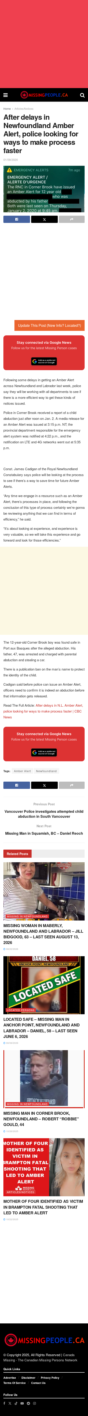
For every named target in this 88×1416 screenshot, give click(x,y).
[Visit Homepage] (44, 94)
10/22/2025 (11, 1219)
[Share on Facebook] (16, 219)
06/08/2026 (11, 1042)
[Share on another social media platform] (72, 219)
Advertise (9, 1378)
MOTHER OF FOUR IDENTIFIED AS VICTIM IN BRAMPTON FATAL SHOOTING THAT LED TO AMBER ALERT (43, 1206)
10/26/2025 (11, 1131)
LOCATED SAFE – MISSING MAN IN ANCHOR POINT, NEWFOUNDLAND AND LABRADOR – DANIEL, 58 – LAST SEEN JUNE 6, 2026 (41, 1027)
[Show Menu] (5, 95)
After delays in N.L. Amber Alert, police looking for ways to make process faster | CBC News (43, 711)
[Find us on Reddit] (28, 1403)
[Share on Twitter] (44, 219)
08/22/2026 (11, 949)
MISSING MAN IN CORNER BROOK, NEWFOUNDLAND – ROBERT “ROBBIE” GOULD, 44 (41, 1118)
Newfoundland (46, 771)
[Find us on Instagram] (34, 1403)
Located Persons (21, 1010)
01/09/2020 (10, 159)
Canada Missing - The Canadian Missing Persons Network (40, 1357)
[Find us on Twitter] (10, 1403)
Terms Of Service (14, 1383)
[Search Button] (82, 95)
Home (7, 108)
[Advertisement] (44, 44)
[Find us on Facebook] (4, 1403)
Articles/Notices (23, 108)
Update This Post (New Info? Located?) (49, 325)
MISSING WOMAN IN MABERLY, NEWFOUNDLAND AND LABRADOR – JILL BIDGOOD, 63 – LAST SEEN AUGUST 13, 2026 (43, 934)
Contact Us (38, 1383)
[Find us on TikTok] (16, 1403)
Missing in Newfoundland (27, 916)
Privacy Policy (50, 1378)
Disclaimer (28, 1378)
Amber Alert (22, 771)
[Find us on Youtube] (22, 1403)
